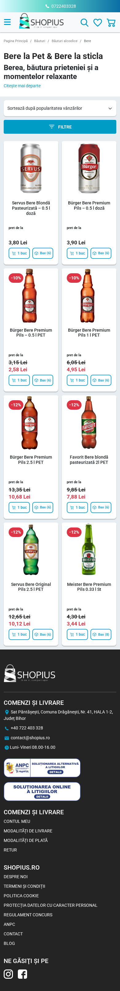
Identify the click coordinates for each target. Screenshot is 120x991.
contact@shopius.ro (30, 737)
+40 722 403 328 (27, 727)
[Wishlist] (97, 22)
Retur (10, 849)
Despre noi (16, 876)
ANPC (9, 924)
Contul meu (17, 821)
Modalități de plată (26, 840)
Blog (9, 943)
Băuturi (39, 41)
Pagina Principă (16, 41)
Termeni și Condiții (24, 886)
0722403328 (63, 6)
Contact (13, 933)
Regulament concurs (28, 914)
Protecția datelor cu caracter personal (51, 905)
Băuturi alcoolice (65, 41)
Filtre (64, 126)
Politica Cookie (21, 895)
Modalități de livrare (28, 830)
